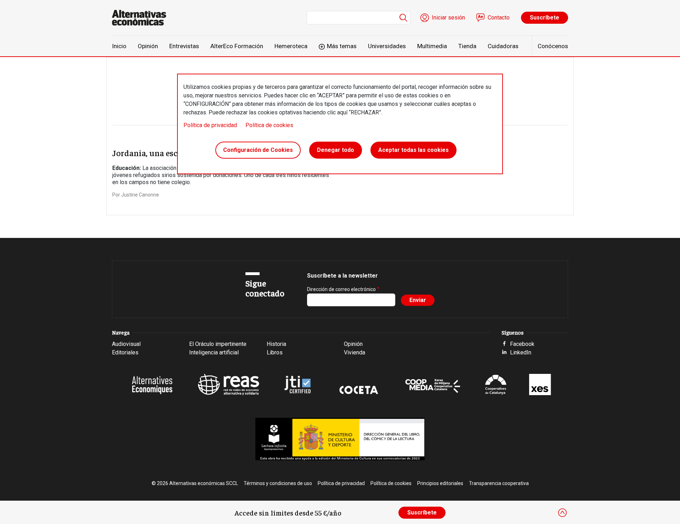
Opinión (148, 46)
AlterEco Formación (236, 46)
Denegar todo (335, 150)
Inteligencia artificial (214, 352)
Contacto (499, 17)
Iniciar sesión (448, 17)
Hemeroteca (290, 46)
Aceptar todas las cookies (413, 150)
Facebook (522, 344)
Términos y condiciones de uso (278, 483)
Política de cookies (269, 125)
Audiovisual (126, 344)
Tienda (467, 46)
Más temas (342, 46)
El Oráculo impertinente (217, 344)
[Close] (562, 512)
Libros (275, 352)
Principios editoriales (440, 483)
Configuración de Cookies (258, 150)
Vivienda (354, 352)
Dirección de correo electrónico (341, 289)
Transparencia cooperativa (499, 483)
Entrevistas (184, 46)
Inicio (119, 46)
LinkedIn (520, 352)
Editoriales (125, 352)
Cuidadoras (503, 46)
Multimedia (432, 46)
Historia (276, 344)
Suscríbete (544, 17)
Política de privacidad (210, 125)
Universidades (387, 46)
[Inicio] (142, 17)
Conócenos (553, 46)
